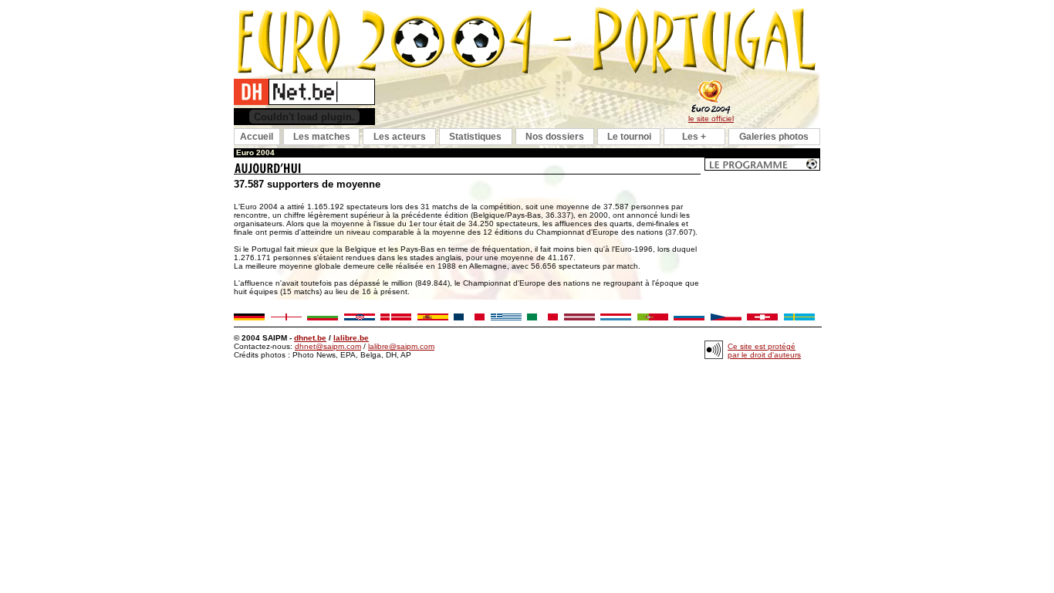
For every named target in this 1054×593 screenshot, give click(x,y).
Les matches (321, 136)
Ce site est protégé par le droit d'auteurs (764, 350)
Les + (694, 136)
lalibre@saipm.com (401, 346)
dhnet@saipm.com (328, 346)
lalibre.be (351, 338)
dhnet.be (310, 338)
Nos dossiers (554, 136)
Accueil (256, 136)
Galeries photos (774, 136)
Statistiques (475, 136)
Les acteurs (399, 136)
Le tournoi (629, 136)
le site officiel (711, 118)
